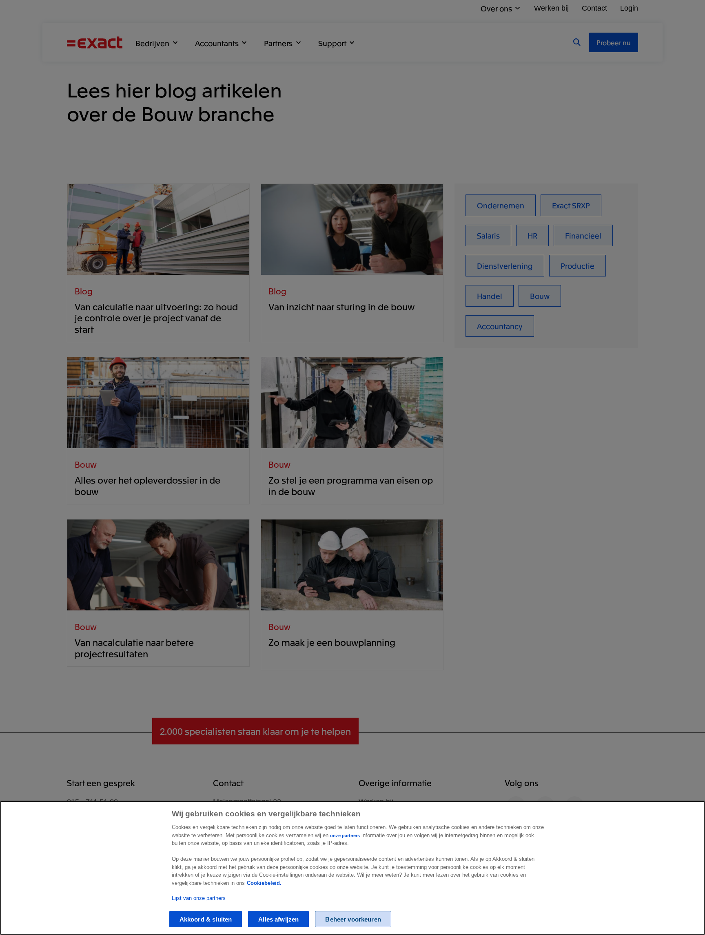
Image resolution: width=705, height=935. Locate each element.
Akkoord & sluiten (206, 919)
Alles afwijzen (278, 919)
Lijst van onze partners (199, 898)
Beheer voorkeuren (353, 919)
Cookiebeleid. (264, 883)
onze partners (345, 835)
